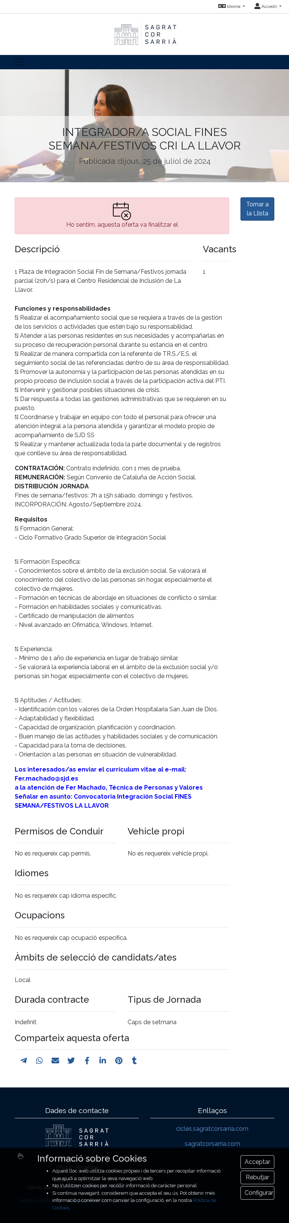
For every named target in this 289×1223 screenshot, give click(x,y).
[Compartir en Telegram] (23, 1060)
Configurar (259, 1192)
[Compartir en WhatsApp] (39, 1060)
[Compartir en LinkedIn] (102, 1060)
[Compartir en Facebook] (87, 1060)
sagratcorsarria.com (212, 1143)
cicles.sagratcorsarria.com (212, 1128)
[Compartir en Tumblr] (134, 1060)
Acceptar (257, 1161)
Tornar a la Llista (257, 209)
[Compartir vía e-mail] (55, 1060)
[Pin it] (118, 1060)
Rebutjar (257, 1177)
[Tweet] (71, 1060)
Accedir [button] (269, 6)
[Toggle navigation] (19, 62)
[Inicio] (144, 30)
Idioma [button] (234, 6)
